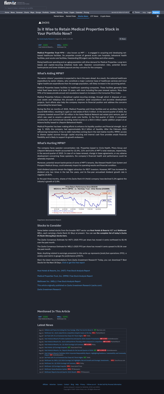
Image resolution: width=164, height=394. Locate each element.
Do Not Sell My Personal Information (109, 384)
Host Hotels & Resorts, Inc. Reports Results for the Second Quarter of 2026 (69, 350)
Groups (38, 12)
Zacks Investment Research (49, 289)
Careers (59, 384)
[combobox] (25, 8)
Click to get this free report (73, 262)
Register (156, 12)
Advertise (53, 384)
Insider (52, 12)
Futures (59, 12)
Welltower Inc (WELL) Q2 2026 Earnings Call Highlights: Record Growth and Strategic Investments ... (77, 360)
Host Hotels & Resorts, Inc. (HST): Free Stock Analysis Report (63, 270)
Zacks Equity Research (46, 39)
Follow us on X (91, 384)
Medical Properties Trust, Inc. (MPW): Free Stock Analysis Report (65, 276)
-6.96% (103, 338)
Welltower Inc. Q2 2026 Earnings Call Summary (60, 363)
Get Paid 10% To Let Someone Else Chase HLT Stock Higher (64, 336)
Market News (59, 16)
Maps (32, 12)
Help (144, 12)
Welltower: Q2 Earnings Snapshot (55, 366)
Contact (66, 384)
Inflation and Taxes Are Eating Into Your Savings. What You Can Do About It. (69, 330)
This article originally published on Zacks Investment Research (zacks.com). (69, 285)
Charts (26, 12)
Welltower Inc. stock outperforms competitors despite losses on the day (68, 333)
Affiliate (45, 384)
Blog (72, 384)
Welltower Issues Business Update (56, 369)
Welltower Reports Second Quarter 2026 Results (60, 372)
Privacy (82, 384)
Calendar (79, 12)
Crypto (72, 12)
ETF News (94, 16)
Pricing (86, 12)
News (13, 12)
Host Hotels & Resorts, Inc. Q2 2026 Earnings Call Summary (64, 344)
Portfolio (46, 12)
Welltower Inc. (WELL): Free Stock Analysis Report (59, 281)
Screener (19, 12)
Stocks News (83, 16)
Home (7, 12)
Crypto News (105, 16)
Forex (66, 12)
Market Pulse (71, 16)
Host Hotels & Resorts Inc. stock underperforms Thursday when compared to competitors (74, 341)
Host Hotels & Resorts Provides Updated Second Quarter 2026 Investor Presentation (72, 339)
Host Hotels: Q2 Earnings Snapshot (56, 347)
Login (149, 12)
